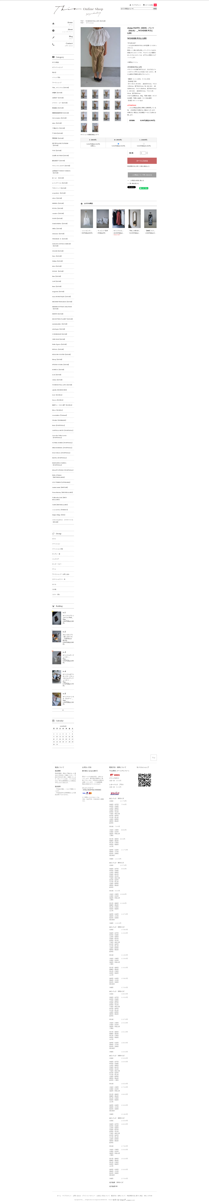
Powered (110, 1199)
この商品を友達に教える (137, 180)
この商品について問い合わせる (142, 175)
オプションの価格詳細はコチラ (90, 134)
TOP (82, 21)
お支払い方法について (103, 1195)
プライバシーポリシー (88, 1195)
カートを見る (150, 5)
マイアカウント (136, 5)
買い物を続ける (134, 183)
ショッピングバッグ (88, 231)
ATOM (150, 1195)
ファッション (90, 23)
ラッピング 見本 (103, 231)
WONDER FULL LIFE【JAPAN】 (96, 21)
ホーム (59, 1195)
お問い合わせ (77, 1195)
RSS (145, 1195)
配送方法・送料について (118, 1195)
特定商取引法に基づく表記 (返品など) (138, 166)
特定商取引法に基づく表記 (135, 1195)
